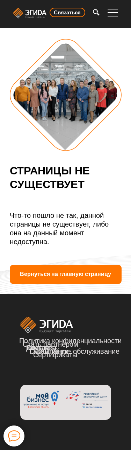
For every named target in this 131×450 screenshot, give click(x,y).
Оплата (38, 348)
